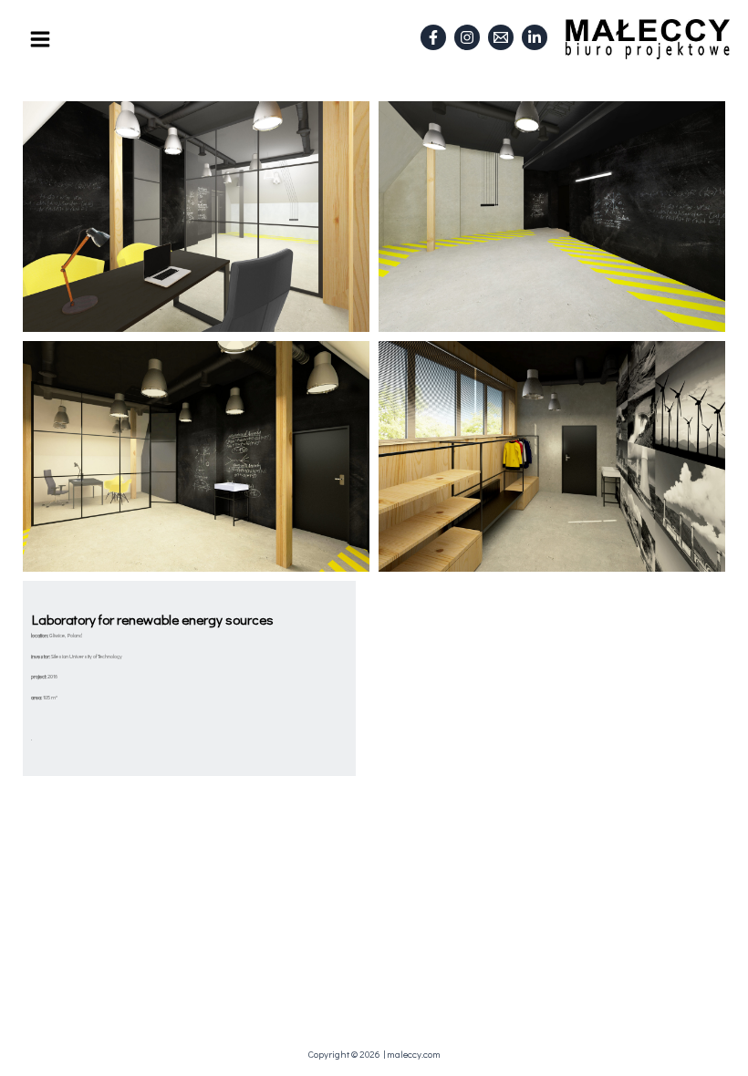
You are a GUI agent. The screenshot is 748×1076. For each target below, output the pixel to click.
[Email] (501, 37)
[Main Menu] (40, 39)
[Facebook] (433, 37)
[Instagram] (467, 37)
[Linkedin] (534, 37)
